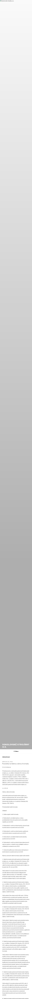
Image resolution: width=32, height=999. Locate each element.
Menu (16, 751)
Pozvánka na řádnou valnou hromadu (15, 764)
